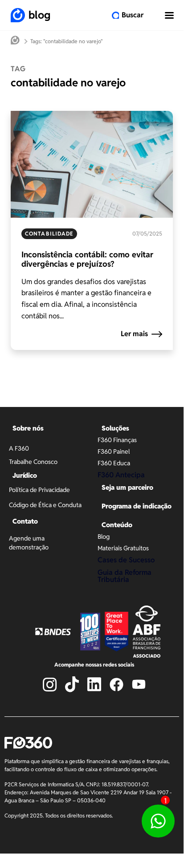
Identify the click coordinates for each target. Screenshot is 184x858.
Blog (104, 537)
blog (39, 15)
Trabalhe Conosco (33, 462)
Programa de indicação (137, 506)
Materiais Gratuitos (123, 548)
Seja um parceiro (127, 487)
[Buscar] (115, 15)
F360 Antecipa (121, 475)
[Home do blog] (15, 41)
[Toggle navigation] (169, 15)
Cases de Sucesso (126, 560)
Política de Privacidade (39, 490)
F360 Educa (114, 463)
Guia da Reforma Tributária (124, 576)
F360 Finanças (117, 440)
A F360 (19, 448)
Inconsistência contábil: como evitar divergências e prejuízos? (87, 259)
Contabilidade (49, 233)
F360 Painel (114, 451)
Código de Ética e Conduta (45, 505)
